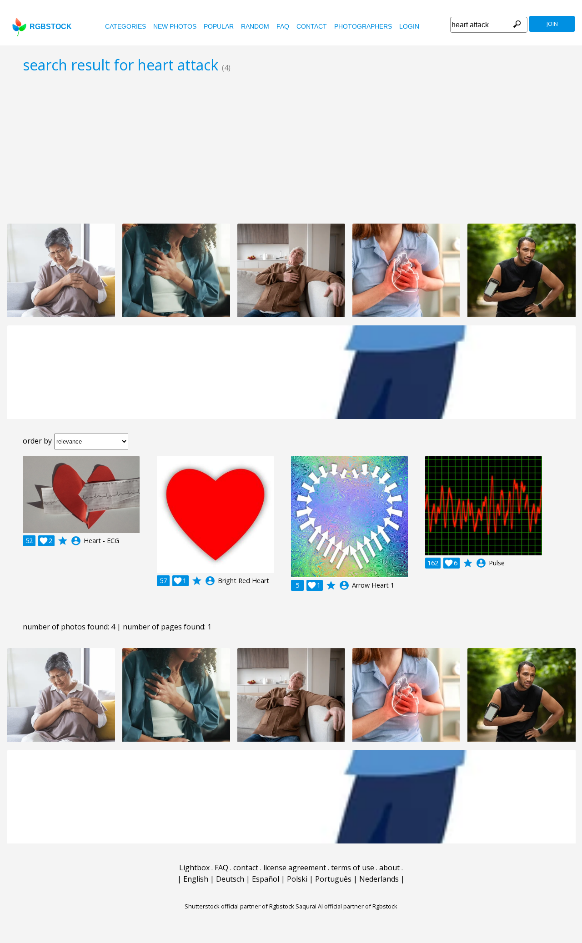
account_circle (75, 540)
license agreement (294, 868)
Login (409, 26)
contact (311, 26)
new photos (174, 26)
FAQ (282, 26)
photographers (363, 26)
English (195, 879)
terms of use (352, 868)
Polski (297, 879)
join (552, 24)
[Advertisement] (291, 148)
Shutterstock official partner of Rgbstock (239, 906)
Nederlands (379, 879)
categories (125, 26)
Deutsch (230, 879)
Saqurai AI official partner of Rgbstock (346, 906)
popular (219, 26)
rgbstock (51, 26)
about (389, 868)
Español (265, 879)
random (255, 26)
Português (333, 879)
